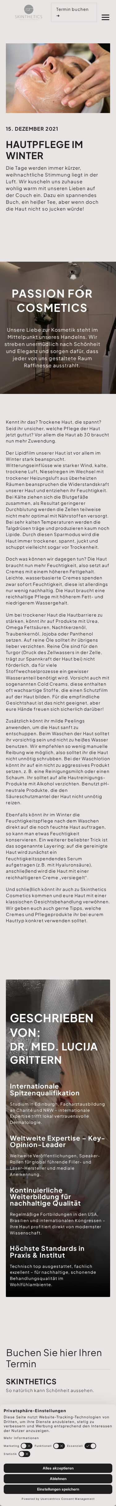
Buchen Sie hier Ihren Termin (54, 1358)
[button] (105, 16)
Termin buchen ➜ (72, 12)
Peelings (75, 720)
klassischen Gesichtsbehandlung (44, 901)
